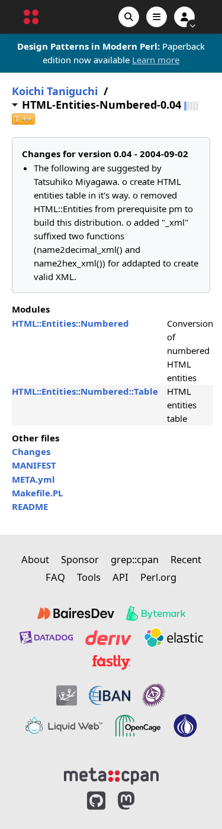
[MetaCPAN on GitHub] (96, 801)
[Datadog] (46, 638)
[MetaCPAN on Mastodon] (138, 801)
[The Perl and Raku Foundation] (185, 725)
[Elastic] (173, 638)
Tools (89, 577)
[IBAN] (109, 695)
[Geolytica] (66, 695)
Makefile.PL (37, 493)
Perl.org (158, 577)
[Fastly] (111, 662)
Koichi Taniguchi (55, 91)
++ (23, 119)
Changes (31, 451)
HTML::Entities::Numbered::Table (85, 391)
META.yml (33, 479)
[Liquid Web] (63, 725)
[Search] (129, 16)
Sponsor (80, 559)
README (30, 506)
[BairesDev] (75, 613)
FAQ (55, 577)
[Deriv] (108, 638)
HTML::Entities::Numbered (70, 323)
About (35, 559)
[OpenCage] (138, 725)
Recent (185, 559)
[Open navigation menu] (156, 16)
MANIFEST (34, 465)
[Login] (184, 16)
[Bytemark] (155, 613)
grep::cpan (135, 559)
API (120, 577)
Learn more (155, 60)
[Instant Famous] (154, 695)
